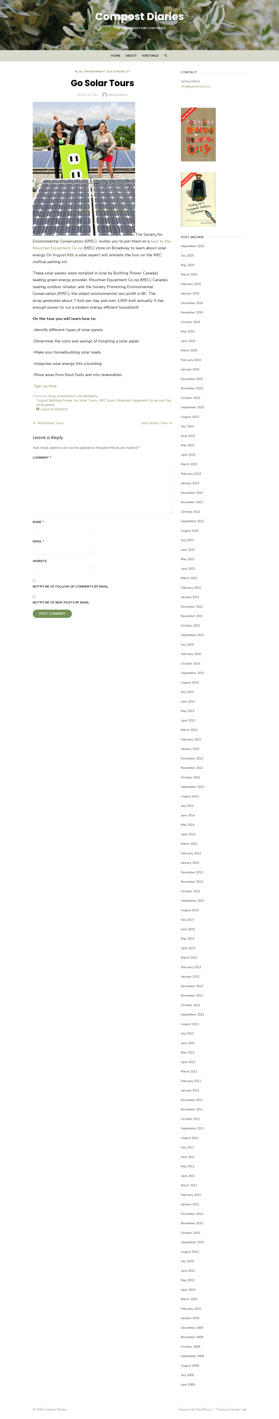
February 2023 (191, 474)
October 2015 (190, 664)
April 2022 (188, 569)
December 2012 (192, 986)
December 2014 (192, 758)
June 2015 (188, 701)
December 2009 (192, 1328)
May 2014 (187, 825)
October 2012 (190, 1005)
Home (115, 56)
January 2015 (190, 749)
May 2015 (187, 711)
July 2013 (187, 920)
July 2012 (187, 1033)
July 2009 (187, 1375)
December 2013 (192, 872)
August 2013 (190, 910)
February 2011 (191, 1195)
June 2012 (188, 1043)
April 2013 (188, 948)
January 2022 (190, 597)
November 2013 (192, 882)
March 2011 (189, 1185)
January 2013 (190, 976)
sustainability (118, 71)
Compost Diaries (139, 16)
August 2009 (190, 1366)
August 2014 (190, 796)
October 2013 (190, 891)
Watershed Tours (50, 423)
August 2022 (190, 531)
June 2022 (188, 550)
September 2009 (192, 1356)
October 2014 (190, 777)
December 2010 (192, 1214)
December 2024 (192, 303)
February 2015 (191, 739)
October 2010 (190, 1233)
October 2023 (190, 398)
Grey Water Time (154, 423)
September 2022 (192, 521)
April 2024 (188, 341)
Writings (150, 56)
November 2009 (192, 1337)
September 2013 (192, 901)
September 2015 (192, 673)
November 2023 (192, 388)
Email (38, 541)
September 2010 (192, 1242)
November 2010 (192, 1223)
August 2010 (190, 1252)
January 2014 (190, 863)
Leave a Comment (54, 409)
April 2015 (188, 720)
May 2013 (187, 939)
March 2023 (189, 464)
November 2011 (192, 1109)
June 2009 (188, 1385)
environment (94, 71)
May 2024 (187, 331)
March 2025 (189, 274)
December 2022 (192, 493)
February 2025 (191, 284)
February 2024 (191, 360)
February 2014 (191, 853)
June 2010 (188, 1271)
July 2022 (187, 540)
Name (38, 522)
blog (79, 71)
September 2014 (192, 787)
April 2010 (188, 1290)
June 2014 (188, 815)
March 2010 (189, 1299)
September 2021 (192, 635)
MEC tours (107, 400)
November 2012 (192, 995)
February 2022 (191, 588)
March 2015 (189, 730)
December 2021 (192, 607)
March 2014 (189, 844)
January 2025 (190, 293)
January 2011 (190, 1204)
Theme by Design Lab (231, 1409)
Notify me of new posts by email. (61, 602)
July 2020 (187, 645)
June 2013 (188, 929)
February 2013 (191, 967)
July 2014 (187, 806)
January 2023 (190, 483)
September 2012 (192, 1014)
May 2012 (187, 1052)
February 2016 (191, 654)
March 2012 (189, 1071)
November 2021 (192, 616)
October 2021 (190, 626)
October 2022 (190, 512)
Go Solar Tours (85, 400)
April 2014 (188, 834)
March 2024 (189, 350)
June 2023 (188, 436)
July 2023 (187, 426)
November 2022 (192, 502)
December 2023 (192, 379)
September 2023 (192, 407)
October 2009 (190, 1347)
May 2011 (187, 1166)
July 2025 (187, 255)
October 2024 (190, 322)
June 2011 (188, 1157)
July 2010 (187, 1261)
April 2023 (188, 455)
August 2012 (190, 1024)
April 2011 (188, 1176)
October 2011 (190, 1119)
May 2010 (187, 1280)
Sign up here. (45, 386)
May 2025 (187, 265)
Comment (42, 458)
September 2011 (192, 1128)
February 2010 (191, 1309)
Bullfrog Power (60, 400)
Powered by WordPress (195, 1409)
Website (40, 561)
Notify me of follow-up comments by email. (71, 587)
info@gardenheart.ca (195, 86)
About (131, 56)
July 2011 (187, 1147)
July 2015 (187, 692)
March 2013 (189, 958)
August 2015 (190, 682)
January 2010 (190, 1318)
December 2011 (192, 1100)
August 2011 (190, 1138)
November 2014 (192, 768)
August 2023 (190, 417)
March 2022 (189, 578)
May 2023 (187, 445)
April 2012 (188, 1062)
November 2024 (192, 312)
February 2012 (191, 1081)
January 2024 (190, 369)
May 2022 (187, 559)
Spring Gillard (117, 95)
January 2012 (190, 1090)
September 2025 (192, 246)
